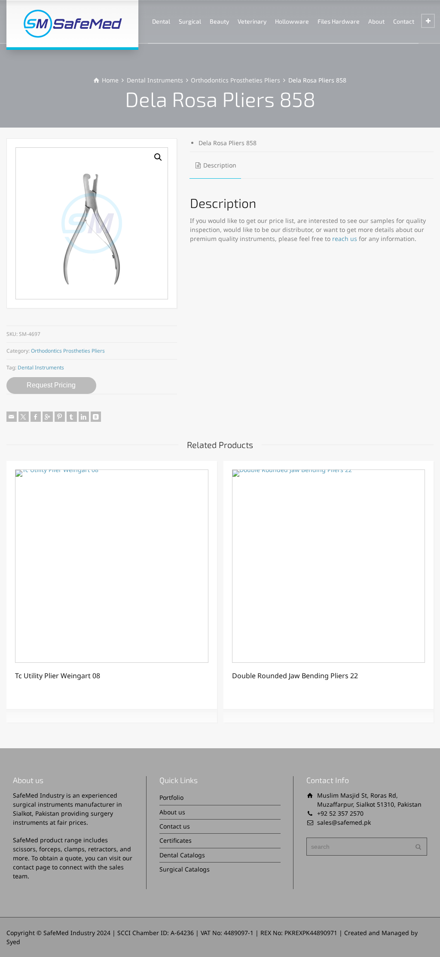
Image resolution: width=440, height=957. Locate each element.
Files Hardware (339, 21)
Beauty (219, 21)
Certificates (175, 840)
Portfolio (171, 797)
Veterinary (252, 21)
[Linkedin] (84, 416)
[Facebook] (36, 416)
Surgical (190, 21)
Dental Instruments (155, 80)
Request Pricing (51, 385)
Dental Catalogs (182, 855)
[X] (23, 416)
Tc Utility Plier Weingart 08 (57, 675)
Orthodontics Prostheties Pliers (235, 80)
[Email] (11, 416)
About (376, 21)
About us (172, 812)
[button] (158, 157)
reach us (344, 239)
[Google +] (48, 416)
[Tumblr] (72, 416)
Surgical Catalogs (184, 869)
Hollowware (292, 21)
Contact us (174, 826)
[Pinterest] (60, 416)
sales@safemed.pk (344, 822)
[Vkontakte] (96, 416)
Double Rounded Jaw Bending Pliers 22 (295, 675)
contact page (31, 867)
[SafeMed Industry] (72, 23)
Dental (161, 21)
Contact (403, 21)
